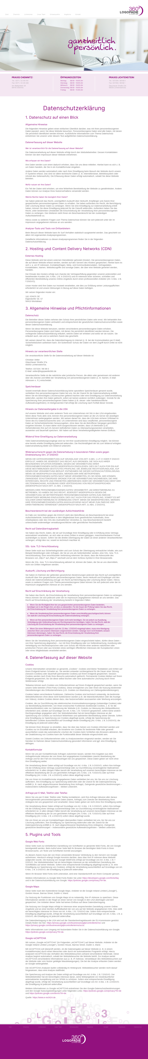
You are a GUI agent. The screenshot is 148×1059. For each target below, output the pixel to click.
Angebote (67, 14)
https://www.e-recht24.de (44, 997)
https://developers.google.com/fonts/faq (100, 878)
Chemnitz (16, 14)
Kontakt (78, 14)
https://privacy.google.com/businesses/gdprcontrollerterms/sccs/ (54, 925)
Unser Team (41, 14)
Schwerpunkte (55, 14)
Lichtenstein (28, 14)
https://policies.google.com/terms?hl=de (47, 993)
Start (7, 14)
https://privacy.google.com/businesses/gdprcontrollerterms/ (74, 923)
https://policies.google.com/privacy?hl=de (87, 880)
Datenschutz (138, 1027)
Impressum (122, 1027)
